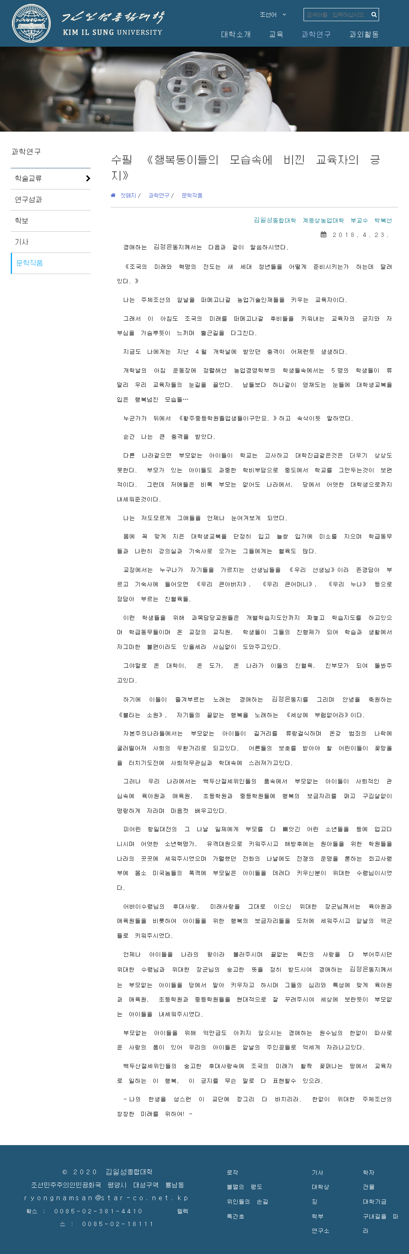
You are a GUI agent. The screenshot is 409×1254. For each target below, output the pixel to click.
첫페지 (125, 195)
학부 (318, 1216)
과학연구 (316, 34)
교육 (276, 34)
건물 (369, 1186)
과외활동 (364, 34)
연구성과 (28, 199)
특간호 (235, 1216)
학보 (21, 220)
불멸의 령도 (244, 1186)
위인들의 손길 (247, 1201)
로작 (232, 1172)
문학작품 (29, 262)
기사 (21, 241)
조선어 (271, 14)
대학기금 (375, 1201)
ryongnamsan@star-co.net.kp (107, 1198)
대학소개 (235, 34)
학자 (369, 1172)
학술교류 (28, 178)
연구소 (321, 1230)
